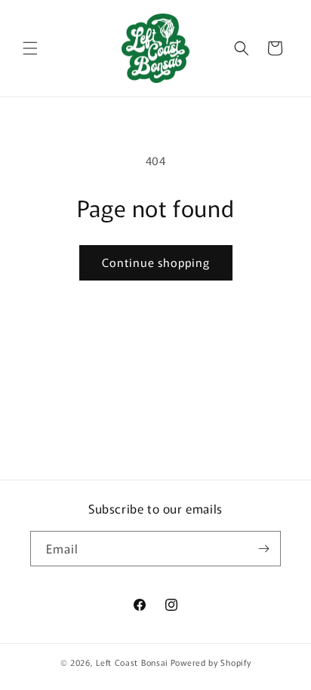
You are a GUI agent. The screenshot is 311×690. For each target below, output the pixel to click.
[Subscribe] (263, 548)
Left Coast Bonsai (132, 662)
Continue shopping (156, 262)
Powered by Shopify (211, 662)
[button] (30, 48)
